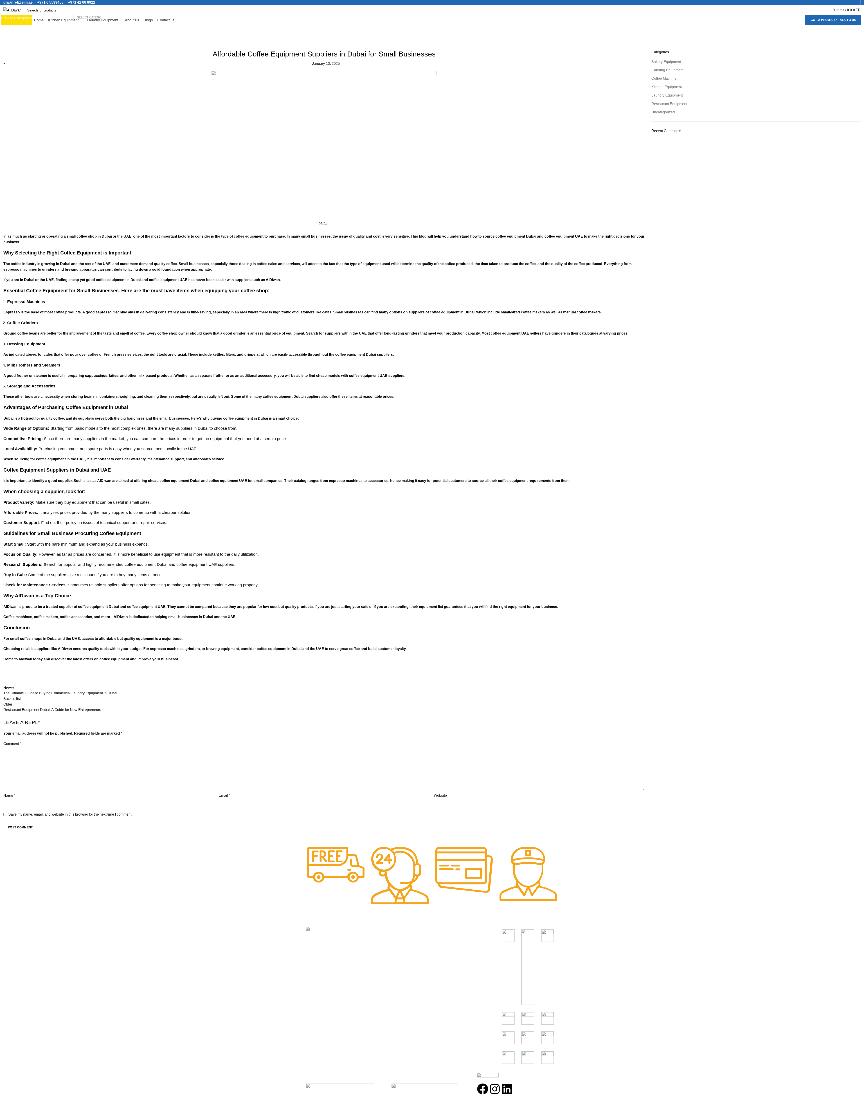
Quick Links (382, 931)
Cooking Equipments (451, 939)
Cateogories (447, 931)
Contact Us (379, 964)
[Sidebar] (5, 1114)
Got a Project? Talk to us (833, 20)
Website (440, 795)
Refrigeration (444, 956)
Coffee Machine (664, 78)
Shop (374, 939)
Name (9, 795)
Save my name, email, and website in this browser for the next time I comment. (70, 814)
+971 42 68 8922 (81, 2)
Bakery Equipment (666, 62)
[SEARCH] (117, 10)
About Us (377, 947)
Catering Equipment (667, 70)
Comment (12, 744)
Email (224, 795)
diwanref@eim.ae (18, 2)
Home (7, 47)
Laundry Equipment (667, 95)
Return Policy (381, 956)
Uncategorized (27, 47)
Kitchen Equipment (666, 87)
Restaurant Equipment (669, 104)
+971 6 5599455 (50, 2)
